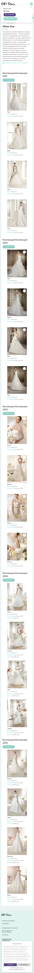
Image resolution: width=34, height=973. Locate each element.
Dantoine (10, 856)
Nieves (9, 523)
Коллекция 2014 (18, 616)
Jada (8, 690)
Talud (8, 190)
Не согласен (23, 965)
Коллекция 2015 (18, 783)
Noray (9, 445)
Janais (9, 817)
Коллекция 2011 (18, 116)
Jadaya (9, 728)
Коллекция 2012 (18, 283)
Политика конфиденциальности (17, 969)
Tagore (9, 317)
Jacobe (9, 651)
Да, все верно (9, 14)
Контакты (5, 935)
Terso (8, 228)
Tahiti (8, 356)
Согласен (10, 965)
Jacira (9, 612)
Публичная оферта (8, 921)
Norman (9, 562)
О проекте (5, 923)
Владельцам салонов (9, 928)
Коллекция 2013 (18, 449)
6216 (8, 151)
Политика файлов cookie (16, 967)
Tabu (8, 279)
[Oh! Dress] (6, 915)
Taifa (8, 112)
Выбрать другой (10, 18)
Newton (9, 484)
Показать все (8, 80)
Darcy (9, 895)
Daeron (9, 779)
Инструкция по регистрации (7, 931)
